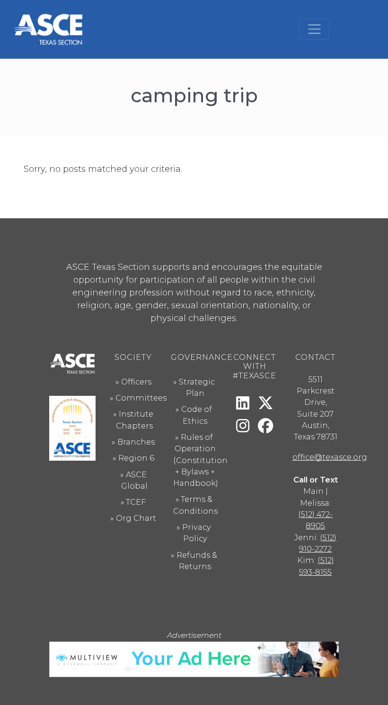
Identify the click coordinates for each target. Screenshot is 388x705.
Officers (136, 381)
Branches (136, 441)
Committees (141, 397)
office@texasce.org (329, 457)
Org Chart (136, 518)
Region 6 (136, 458)
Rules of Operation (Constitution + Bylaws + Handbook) (200, 460)
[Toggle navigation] (314, 29)
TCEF (136, 502)
